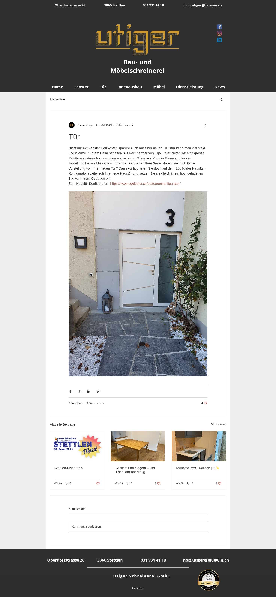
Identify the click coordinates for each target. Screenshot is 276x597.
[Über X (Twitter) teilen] (79, 391)
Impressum (138, 588)
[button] (221, 99)
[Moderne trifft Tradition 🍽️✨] (199, 446)
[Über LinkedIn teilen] (88, 391)
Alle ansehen (218, 423)
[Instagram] (219, 33)
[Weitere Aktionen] (205, 125)
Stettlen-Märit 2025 (68, 468)
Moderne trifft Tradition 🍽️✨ (197, 468)
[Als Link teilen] (98, 391)
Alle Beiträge (57, 99)
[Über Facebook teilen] (70, 391)
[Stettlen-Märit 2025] (77, 446)
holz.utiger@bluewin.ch (203, 5)
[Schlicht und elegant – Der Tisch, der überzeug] (138, 446)
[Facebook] (219, 26)
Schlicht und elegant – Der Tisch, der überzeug (135, 470)
